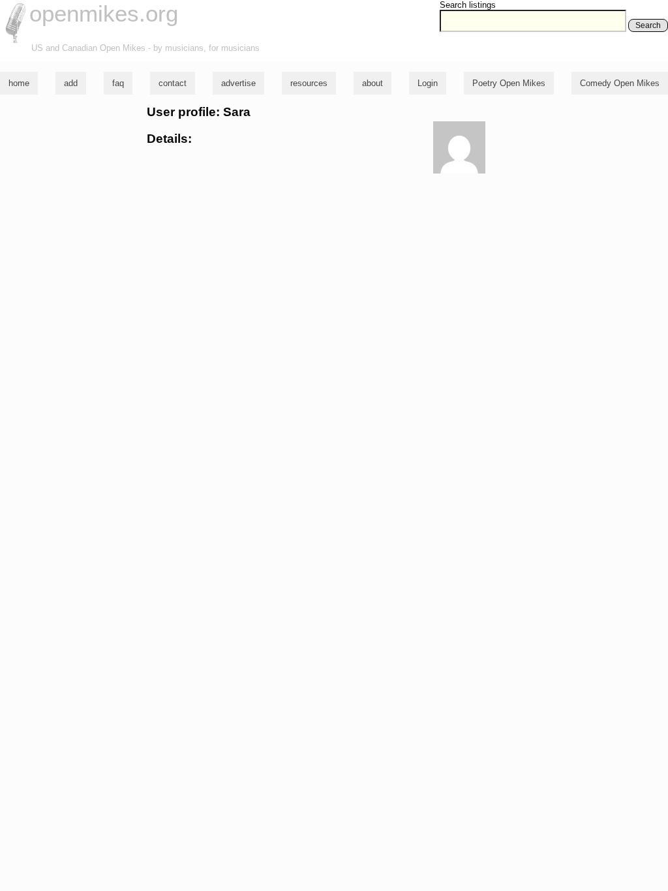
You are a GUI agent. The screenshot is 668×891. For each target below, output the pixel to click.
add (71, 83)
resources (308, 83)
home (18, 83)
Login (428, 83)
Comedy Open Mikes (620, 83)
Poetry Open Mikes (508, 83)
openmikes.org (103, 13)
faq (118, 83)
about (372, 83)
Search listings (468, 5)
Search (648, 25)
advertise (238, 83)
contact (173, 83)
